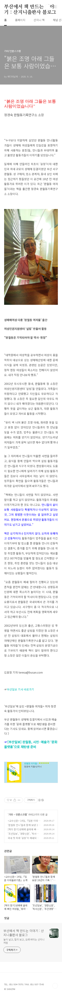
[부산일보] (14, 741)
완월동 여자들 (30, 763)
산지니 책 (39, 20)
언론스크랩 (21, 814)
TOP (55, 986)
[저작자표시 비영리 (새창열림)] (41, 800)
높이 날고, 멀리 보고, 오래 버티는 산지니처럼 (23, 941)
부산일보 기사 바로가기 (20, 689)
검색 (47, 7)
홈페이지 (20, 20)
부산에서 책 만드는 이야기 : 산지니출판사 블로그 (30, 7)
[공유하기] (15, 800)
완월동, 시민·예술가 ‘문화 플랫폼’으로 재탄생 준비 (30, 744)
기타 (10, 814)
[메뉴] (55, 6)
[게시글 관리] (19, 800)
